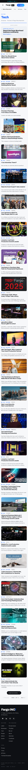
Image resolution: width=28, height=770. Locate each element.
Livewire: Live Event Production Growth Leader (10, 240)
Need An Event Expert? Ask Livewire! (13, 187)
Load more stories (13, 693)
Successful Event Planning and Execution (9, 432)
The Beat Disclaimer (6, 755)
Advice (3, 736)
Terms (2, 750)
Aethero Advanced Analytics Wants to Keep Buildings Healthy (12, 137)
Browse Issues (12, 726)
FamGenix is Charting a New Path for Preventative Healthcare (12, 268)
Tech (2, 731)
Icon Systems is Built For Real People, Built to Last (9, 213)
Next (22, 697)
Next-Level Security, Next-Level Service (7, 405)
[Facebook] (2, 718)
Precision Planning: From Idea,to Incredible (9, 111)
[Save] (3, 40)
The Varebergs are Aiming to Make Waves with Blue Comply (11, 377)
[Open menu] (2, 5)
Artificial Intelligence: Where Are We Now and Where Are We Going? (12, 654)
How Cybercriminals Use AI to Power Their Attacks (9, 681)
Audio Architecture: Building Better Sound (8, 84)
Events (2, 738)
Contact (11, 741)
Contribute (11, 738)
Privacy (3, 748)
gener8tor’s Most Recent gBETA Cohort (8, 322)
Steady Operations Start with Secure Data (8, 627)
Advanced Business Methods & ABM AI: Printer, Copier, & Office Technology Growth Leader (11, 517)
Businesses (4, 728)
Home (15, 9)
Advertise (11, 736)
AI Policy (3, 753)
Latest (2, 726)
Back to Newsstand (7, 9)
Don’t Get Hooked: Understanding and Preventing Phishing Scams (12, 599)
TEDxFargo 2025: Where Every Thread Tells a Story (9, 295)
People (3, 733)
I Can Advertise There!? (9, 162)
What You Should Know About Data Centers (8, 56)
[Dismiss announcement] (26, 1)
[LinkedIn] (6, 718)
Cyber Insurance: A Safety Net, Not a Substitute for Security (11, 572)
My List (10, 731)
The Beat (11, 728)
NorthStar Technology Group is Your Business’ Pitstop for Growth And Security (10, 488)
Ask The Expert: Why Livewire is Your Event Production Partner (11, 350)
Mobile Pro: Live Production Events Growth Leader (10, 545)
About (10, 733)
